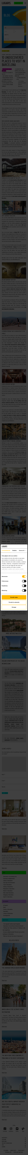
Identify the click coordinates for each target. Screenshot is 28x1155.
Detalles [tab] (14, 550)
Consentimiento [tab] (6, 550)
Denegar (14, 607)
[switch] (24, 581)
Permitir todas (14, 597)
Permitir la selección (14, 602)
